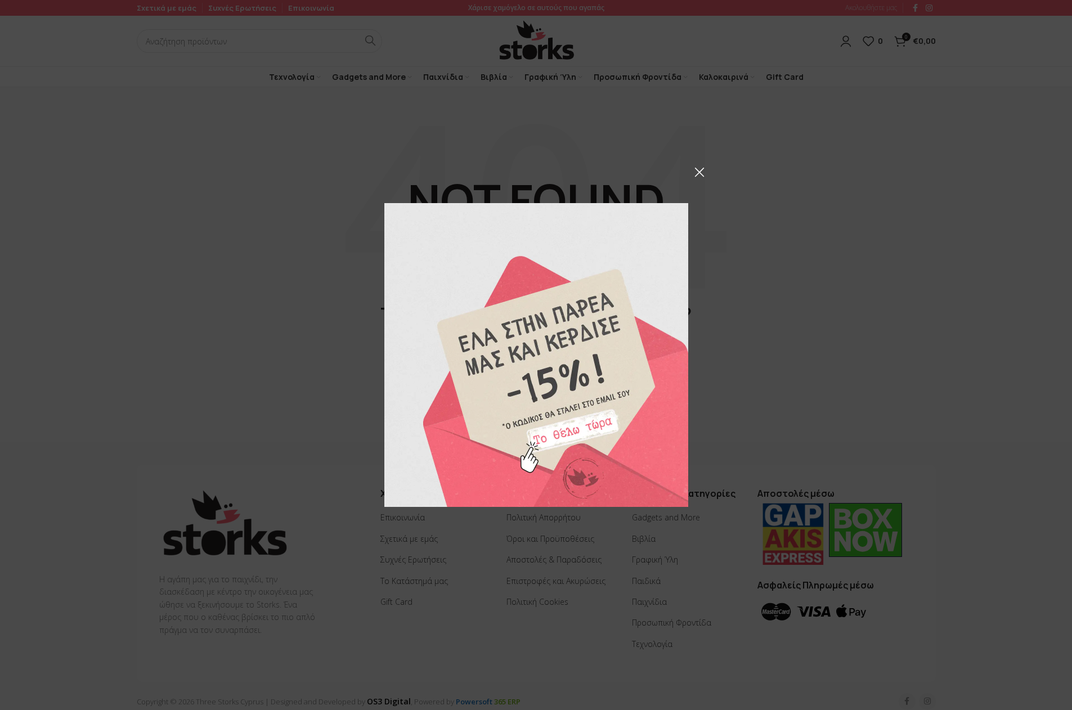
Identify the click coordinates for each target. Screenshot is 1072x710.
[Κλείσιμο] (699, 172)
